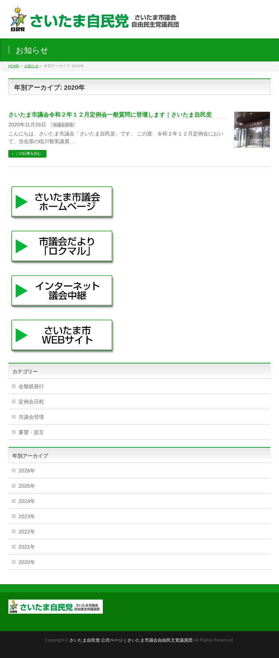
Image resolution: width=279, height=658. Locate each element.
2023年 (27, 516)
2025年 (27, 486)
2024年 (27, 501)
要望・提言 (31, 432)
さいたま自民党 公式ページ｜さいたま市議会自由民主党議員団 (131, 640)
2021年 (27, 547)
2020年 (27, 562)
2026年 (27, 471)
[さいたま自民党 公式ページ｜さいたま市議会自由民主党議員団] (96, 25)
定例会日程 (31, 402)
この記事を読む (28, 153)
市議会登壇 (63, 125)
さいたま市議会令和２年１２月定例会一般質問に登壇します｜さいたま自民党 (110, 114)
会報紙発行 (31, 386)
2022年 (27, 532)
